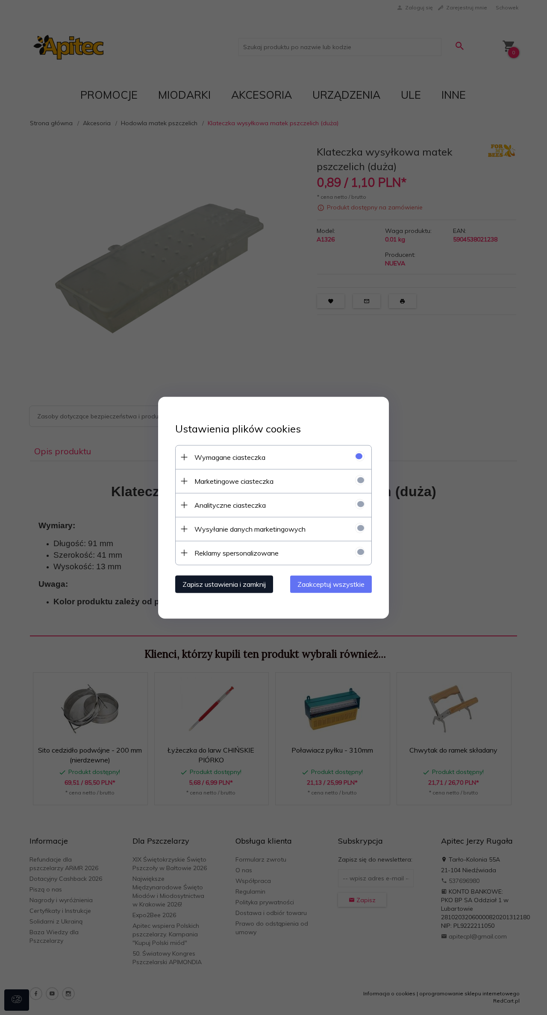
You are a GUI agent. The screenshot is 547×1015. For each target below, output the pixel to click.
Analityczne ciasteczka (230, 504)
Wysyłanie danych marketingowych (250, 528)
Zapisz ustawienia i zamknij (224, 584)
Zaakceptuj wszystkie (331, 584)
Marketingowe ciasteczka (234, 481)
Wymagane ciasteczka (229, 457)
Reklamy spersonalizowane (236, 552)
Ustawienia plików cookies (238, 428)
